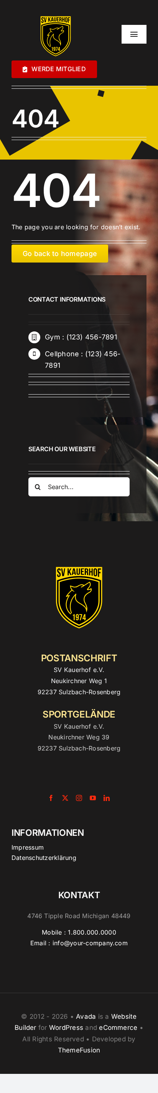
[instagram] (59, 391)
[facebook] (31, 391)
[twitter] (45, 391)
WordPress (66, 1027)
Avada (86, 1016)
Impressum (28, 847)
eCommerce (118, 1027)
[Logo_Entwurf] (56, 14)
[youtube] (93, 798)
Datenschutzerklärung (44, 857)
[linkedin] (107, 798)
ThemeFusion (79, 1050)
